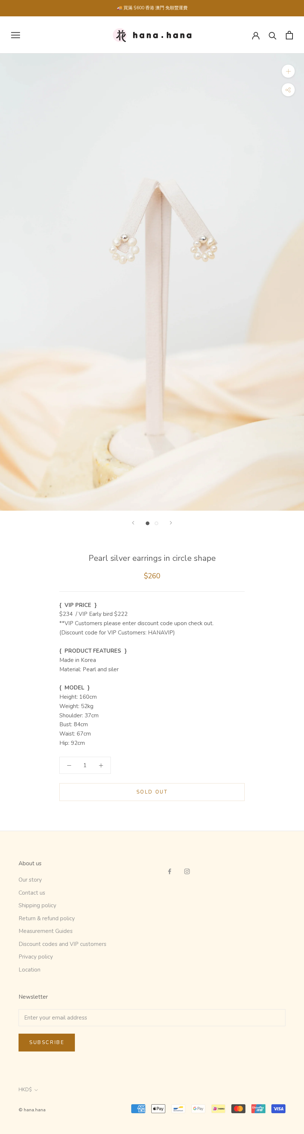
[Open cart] (289, 35)
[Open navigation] (15, 35)
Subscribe (46, 1042)
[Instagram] (187, 871)
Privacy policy (36, 956)
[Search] (273, 35)
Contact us (32, 892)
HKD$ (25, 1089)
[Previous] (133, 522)
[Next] (171, 522)
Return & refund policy (47, 918)
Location (29, 969)
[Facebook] (169, 871)
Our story (30, 879)
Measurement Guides (46, 931)
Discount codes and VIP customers (62, 944)
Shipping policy (37, 905)
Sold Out (152, 792)
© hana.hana (32, 1110)
